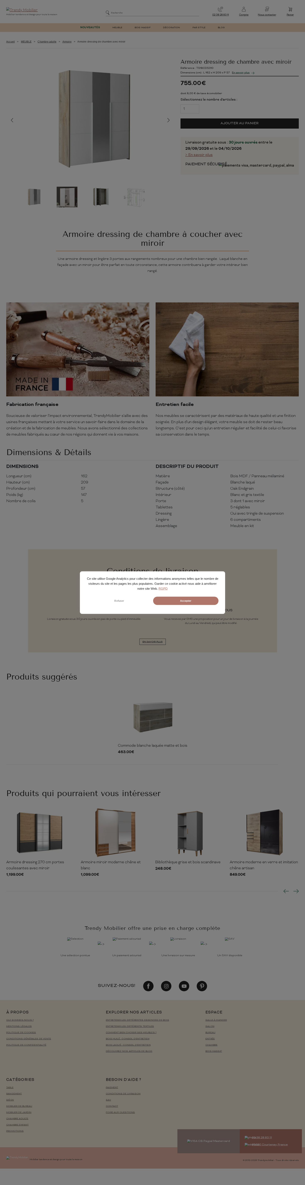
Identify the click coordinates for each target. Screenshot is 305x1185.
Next (168, 120)
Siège (10, 1100)
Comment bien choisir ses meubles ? (131, 1032)
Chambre (211, 1045)
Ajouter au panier (240, 123)
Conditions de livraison (123, 1093)
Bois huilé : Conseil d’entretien (127, 1039)
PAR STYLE (199, 27)
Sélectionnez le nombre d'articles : (209, 100)
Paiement (112, 1087)
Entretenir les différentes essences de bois (137, 1020)
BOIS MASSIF (143, 27)
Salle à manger (216, 1020)
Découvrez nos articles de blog (129, 1051)
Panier (290, 15)
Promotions (15, 1131)
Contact (112, 1106)
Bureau (210, 1032)
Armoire (67, 41)
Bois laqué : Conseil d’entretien (128, 1045)
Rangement (14, 1093)
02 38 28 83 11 (220, 15)
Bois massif (213, 1051)
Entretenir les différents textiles (130, 1026)
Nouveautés (90, 27)
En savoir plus (241, 72)
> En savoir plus (199, 155)
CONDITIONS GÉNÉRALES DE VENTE (28, 1039)
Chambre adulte (47, 41)
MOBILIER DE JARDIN (18, 1112)
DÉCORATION (171, 27)
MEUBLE (117, 27)
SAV (108, 1100)
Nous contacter (267, 15)
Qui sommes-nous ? (20, 1020)
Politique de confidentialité (26, 1045)
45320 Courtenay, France (270, 1144)
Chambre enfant (17, 1125)
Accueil (10, 41)
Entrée (210, 1039)
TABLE (9, 1087)
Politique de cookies (21, 1032)
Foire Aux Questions (120, 1112)
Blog (221, 27)
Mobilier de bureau (19, 1106)
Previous (12, 120)
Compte (244, 15)
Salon (209, 1026)
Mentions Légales (19, 1026)
